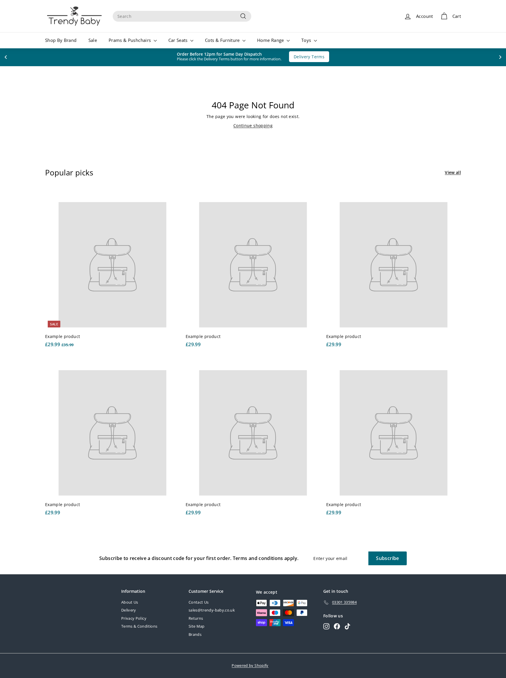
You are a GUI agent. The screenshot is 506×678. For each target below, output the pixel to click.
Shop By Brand (61, 40)
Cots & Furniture (223, 40)
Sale (92, 40)
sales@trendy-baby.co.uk (212, 610)
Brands (195, 634)
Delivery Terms (306, 56)
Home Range (271, 40)
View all (453, 172)
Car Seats (178, 40)
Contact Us (199, 602)
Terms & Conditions (139, 626)
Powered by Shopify (250, 665)
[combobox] (182, 16)
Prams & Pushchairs (130, 40)
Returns (196, 618)
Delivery (128, 610)
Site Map (197, 626)
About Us (129, 602)
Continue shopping (253, 125)
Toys (306, 40)
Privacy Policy (133, 618)
